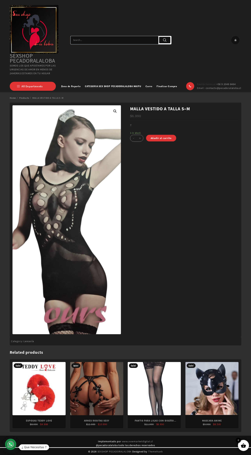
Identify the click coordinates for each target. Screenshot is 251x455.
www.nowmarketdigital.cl (137, 441)
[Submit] (164, 40)
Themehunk (155, 451)
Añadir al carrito (161, 138)
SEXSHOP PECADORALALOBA (32, 58)
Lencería (29, 341)
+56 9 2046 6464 (226, 84)
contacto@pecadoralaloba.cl (223, 88)
